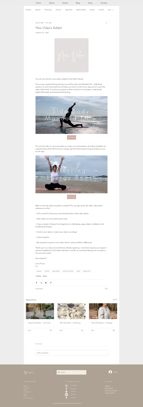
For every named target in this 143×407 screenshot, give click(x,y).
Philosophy (48, 10)
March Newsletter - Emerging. (101, 322)
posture (39, 271)
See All (115, 299)
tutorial (47, 271)
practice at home (68, 271)
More (109, 10)
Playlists (101, 10)
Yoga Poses (68, 10)
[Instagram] (66, 385)
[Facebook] (66, 388)
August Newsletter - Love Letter (39, 322)
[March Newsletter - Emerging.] (103, 311)
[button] (30, 372)
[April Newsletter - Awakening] (71, 311)
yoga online (86, 271)
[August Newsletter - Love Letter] (40, 311)
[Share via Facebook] (36, 283)
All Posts (28, 10)
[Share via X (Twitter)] (41, 283)
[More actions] (106, 23)
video (78, 271)
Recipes (92, 10)
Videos (45, 276)
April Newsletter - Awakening (70, 322)
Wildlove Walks (81, 10)
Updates (38, 10)
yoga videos (56, 271)
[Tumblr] (66, 397)
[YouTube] (66, 394)
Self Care (58, 10)
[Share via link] (51, 283)
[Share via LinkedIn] (46, 283)
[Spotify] (66, 391)
